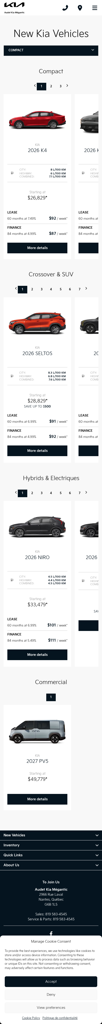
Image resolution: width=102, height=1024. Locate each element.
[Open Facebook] (51, 934)
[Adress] (80, 8)
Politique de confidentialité (60, 1018)
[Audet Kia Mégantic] (14, 8)
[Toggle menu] (92, 8)
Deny (51, 994)
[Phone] (65, 8)
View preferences (51, 1007)
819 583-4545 (56, 914)
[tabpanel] (37, 176)
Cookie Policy (31, 1018)
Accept (51, 981)
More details (37, 248)
